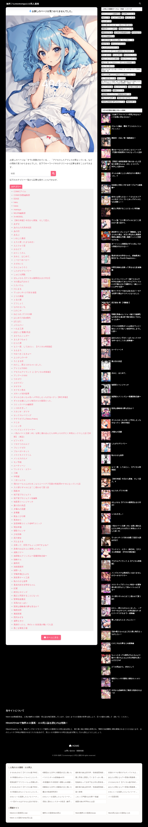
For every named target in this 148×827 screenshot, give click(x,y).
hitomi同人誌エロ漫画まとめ (119, 813)
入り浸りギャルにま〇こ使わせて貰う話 (31, 487)
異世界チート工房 (21, 577)
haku (16, 202)
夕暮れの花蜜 (19, 509)
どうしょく (18, 303)
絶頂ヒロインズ (20, 592)
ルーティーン (19, 466)
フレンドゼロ (19, 448)
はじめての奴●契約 (22, 318)
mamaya (17, 209)
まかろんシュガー (21, 336)
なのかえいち (19, 307)
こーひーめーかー (21, 260)
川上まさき (18, 541)
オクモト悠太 (19, 390)
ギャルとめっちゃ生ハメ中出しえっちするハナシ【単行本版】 (41, 397)
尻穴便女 (18, 538)
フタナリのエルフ (21, 444)
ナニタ (17, 422)
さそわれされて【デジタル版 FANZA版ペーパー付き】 (25, 772)
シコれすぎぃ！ (20, 408)
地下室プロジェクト (22, 495)
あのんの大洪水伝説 (22, 227)
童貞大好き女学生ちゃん (24, 585)
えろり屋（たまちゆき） (24, 242)
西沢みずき (18, 617)
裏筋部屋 (18, 614)
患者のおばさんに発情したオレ (27, 549)
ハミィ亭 (18, 426)
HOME (75, 746)
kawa (16, 206)
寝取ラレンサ (19, 531)
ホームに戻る (52, 637)
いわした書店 (19, 238)
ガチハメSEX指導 (21, 394)
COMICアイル (20, 191)
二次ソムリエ (19, 480)
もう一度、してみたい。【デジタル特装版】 (33, 347)
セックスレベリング (22, 415)
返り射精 (78, 792)
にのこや (18, 310)
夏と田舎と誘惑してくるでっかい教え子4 (90, 777)
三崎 (16, 473)
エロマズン (18, 383)
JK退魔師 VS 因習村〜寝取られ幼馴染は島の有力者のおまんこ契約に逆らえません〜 (58, 782)
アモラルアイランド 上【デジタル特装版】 (33, 372)
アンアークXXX (20, 375)
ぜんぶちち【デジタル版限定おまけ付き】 (32, 278)
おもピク (18, 249)
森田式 (17, 563)
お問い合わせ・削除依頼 (74, 751)
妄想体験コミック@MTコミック (28, 523)
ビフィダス (18, 440)
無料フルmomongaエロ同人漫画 (22, 4)
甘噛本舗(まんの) (21, 574)
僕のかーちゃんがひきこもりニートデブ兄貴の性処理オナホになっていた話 (47, 484)
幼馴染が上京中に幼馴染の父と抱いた (57, 772)
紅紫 (16, 588)
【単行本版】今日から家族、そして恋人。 (32, 220)
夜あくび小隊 (19, 516)
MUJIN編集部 (20, 213)
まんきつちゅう (20, 339)
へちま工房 (18, 329)
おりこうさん (19, 253)
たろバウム (18, 285)
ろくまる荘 (18, 361)
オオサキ (18, 386)
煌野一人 (18, 570)
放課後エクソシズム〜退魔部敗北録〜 (30, 556)
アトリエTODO (20, 368)
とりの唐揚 (18, 296)
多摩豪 (17, 513)
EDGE (16, 199)
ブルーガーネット (21, 451)
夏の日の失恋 (19, 505)
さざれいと (18, 264)
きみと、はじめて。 (22, 256)
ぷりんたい (18, 325)
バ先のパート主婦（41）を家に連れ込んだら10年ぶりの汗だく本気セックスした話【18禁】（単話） (121, 82)
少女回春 (18, 534)
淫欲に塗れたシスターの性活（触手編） (58, 801)
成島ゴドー (18, 552)
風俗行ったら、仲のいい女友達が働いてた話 (33, 624)
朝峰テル (18, 560)
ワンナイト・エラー (22, 469)
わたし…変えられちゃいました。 (28, 365)
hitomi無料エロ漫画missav (85, 813)
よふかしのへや (20, 357)
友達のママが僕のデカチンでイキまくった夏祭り (123, 772)
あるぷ (17, 235)
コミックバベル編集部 (23, 404)
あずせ (17, 224)
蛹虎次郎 (18, 610)
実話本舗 (18, 527)
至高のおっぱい (20, 603)
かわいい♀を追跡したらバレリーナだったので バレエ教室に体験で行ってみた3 (58, 797)
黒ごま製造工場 (20, 628)
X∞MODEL (18, 217)
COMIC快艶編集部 (22, 195)
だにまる (18, 289)
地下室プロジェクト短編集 (25, 498)
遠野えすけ (18, 621)
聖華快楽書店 (19, 599)
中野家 (17, 476)
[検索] (53, 173)
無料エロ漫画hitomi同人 (52, 813)
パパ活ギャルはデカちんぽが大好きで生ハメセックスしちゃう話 (25, 801)
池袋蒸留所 (18, 567)
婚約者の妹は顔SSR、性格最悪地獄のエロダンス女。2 (90, 772)
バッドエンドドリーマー (24, 430)
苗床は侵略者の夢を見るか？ (26, 606)
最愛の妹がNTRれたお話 (85, 801)
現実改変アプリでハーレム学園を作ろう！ (25, 782)
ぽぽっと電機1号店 (22, 332)
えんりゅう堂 (19, 246)
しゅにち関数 (19, 274)
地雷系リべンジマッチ (23, 502)
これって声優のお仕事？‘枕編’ (87, 797)
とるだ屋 (18, 300)
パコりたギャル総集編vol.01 (53, 777)
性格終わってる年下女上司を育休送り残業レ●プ (90, 782)
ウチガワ (18, 379)
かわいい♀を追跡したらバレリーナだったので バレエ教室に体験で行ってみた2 (25, 797)
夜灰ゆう (18, 520)
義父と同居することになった (26, 596)
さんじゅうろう (20, 267)
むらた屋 (18, 343)
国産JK (17, 491)
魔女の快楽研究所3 (50, 792)
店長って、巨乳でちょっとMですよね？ (31, 545)
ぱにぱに (18, 321)
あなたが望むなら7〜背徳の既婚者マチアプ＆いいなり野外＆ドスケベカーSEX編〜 (123, 777)
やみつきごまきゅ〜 (22, 354)
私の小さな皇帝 (20, 581)
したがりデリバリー (22, 271)
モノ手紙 (18, 462)
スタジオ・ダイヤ (21, 412)
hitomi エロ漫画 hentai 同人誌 (21, 818)
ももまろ (18, 350)
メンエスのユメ (20, 458)
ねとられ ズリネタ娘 (23, 314)
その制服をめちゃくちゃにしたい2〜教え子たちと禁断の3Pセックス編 (25, 777)
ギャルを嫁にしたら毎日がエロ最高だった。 (33, 401)
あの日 (17, 231)
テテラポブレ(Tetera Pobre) (26, 419)
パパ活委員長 (113, 797)
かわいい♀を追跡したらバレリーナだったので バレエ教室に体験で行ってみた (123, 792)
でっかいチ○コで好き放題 (25, 292)
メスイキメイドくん (22, 455)
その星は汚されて (21, 282)
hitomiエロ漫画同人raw (19, 813)
